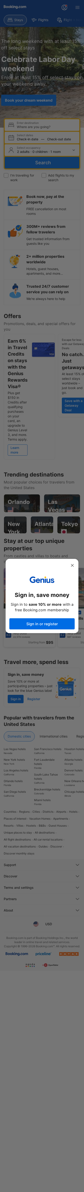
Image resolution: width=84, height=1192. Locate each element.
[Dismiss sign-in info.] (72, 565)
